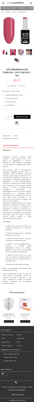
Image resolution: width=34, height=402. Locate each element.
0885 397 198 (13, 357)
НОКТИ (8, 12)
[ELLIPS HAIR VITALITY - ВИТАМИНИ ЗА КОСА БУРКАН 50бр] (25, 304)
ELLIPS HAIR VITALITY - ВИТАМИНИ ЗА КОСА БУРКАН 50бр (25, 315)
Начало (2, 12)
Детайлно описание (10, 145)
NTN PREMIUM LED (22, 12)
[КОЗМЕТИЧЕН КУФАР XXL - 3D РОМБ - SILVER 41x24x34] (8, 304)
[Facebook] (3, 364)
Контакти (7, 150)
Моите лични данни (18, 394)
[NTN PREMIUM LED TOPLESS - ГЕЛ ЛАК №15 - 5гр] (17, 46)
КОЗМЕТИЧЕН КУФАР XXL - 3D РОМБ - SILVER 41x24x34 (9, 315)
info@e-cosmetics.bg (13, 354)
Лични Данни (5, 342)
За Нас (3, 338)
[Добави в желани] (30, 112)
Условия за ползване (7, 334)
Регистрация (20, 338)
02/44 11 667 (13, 361)
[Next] (31, 310)
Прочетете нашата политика (17, 389)
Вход (18, 342)
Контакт (19, 334)
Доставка (19, 345)
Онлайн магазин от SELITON (17, 400)
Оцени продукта (7, 135)
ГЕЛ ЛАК (14, 12)
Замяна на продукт (7, 345)
